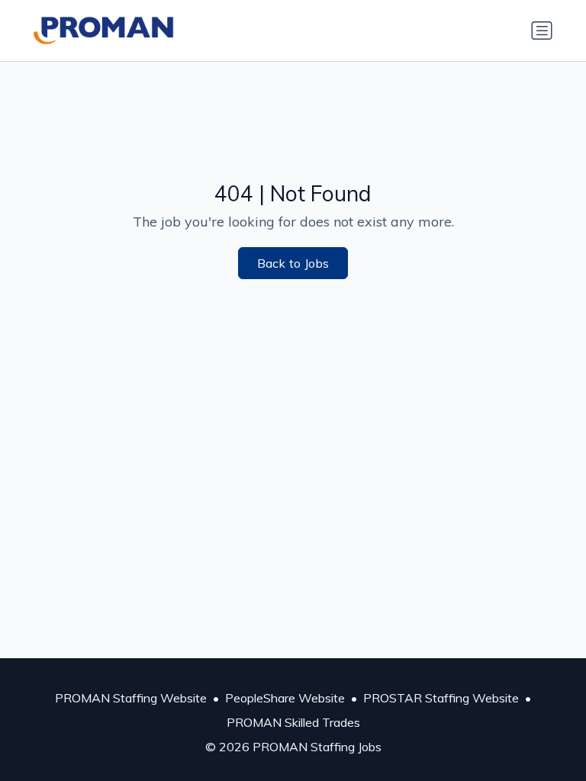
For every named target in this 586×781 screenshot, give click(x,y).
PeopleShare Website (285, 697)
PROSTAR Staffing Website (441, 697)
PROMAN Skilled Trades (293, 722)
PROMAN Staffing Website (131, 697)
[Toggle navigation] (541, 30)
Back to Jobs (293, 263)
